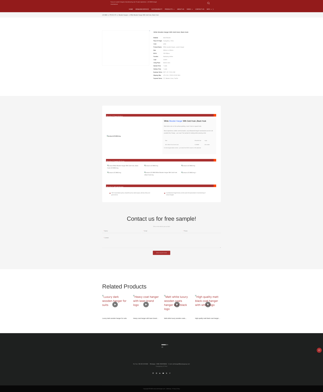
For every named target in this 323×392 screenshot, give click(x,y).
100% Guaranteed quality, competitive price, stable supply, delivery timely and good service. (130, 194)
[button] (213, 9)
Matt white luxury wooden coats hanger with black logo (174, 318)
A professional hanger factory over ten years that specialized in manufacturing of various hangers (185, 194)
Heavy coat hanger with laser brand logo (145, 318)
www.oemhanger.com (159, 388)
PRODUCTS (113, 15)
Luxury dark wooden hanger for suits (114, 318)
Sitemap (169, 388)
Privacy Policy (176, 388)
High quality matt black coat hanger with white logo (207, 318)
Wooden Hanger (175, 121)
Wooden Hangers (123, 15)
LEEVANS (104, 15)
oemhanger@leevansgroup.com (181, 364)
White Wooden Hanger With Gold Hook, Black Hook (144, 15)
